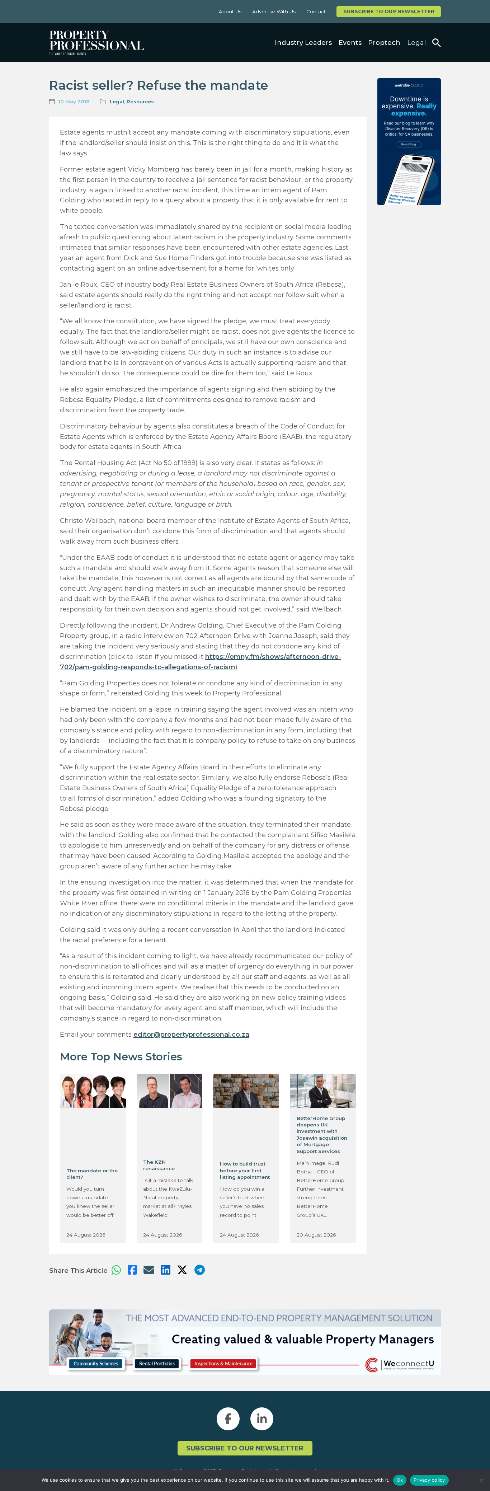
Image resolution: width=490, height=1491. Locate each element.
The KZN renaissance (159, 1165)
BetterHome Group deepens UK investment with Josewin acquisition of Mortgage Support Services (322, 1134)
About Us (230, 11)
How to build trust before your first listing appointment (245, 1170)
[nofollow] (409, 141)
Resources (140, 101)
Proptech (384, 43)
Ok (400, 1480)
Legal (416, 43)
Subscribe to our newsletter (388, 11)
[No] (481, 1480)
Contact (316, 11)
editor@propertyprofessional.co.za (191, 1034)
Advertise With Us (274, 11)
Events (350, 43)
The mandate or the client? (92, 1174)
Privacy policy (429, 1480)
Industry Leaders (303, 43)
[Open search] (436, 42)
